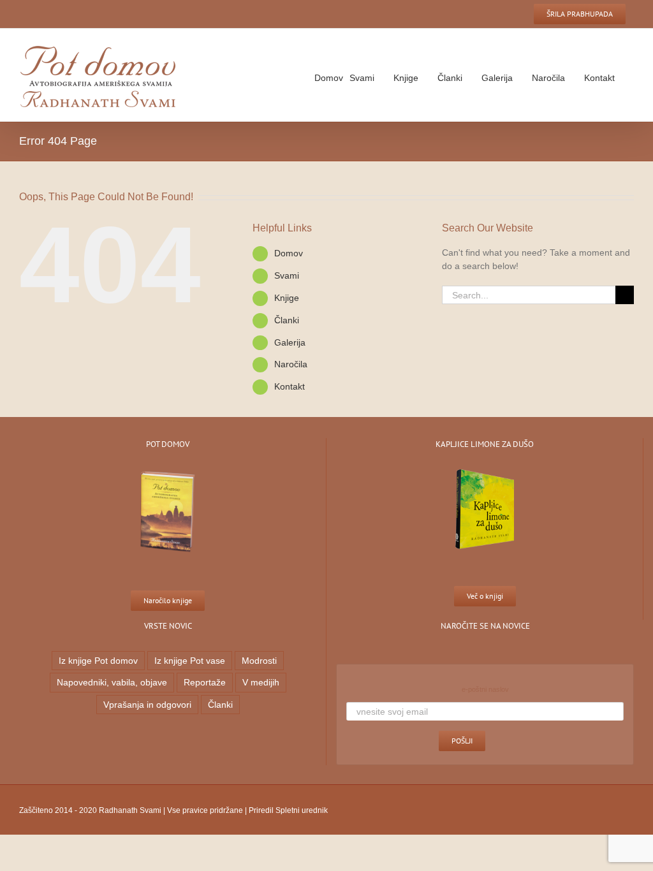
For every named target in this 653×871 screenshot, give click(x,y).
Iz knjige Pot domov (98, 660)
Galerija (289, 342)
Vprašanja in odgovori (147, 704)
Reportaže (205, 682)
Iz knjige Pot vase (189, 660)
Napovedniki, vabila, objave (112, 682)
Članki (220, 704)
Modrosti (259, 660)
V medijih (260, 682)
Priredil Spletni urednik (288, 810)
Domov (288, 253)
